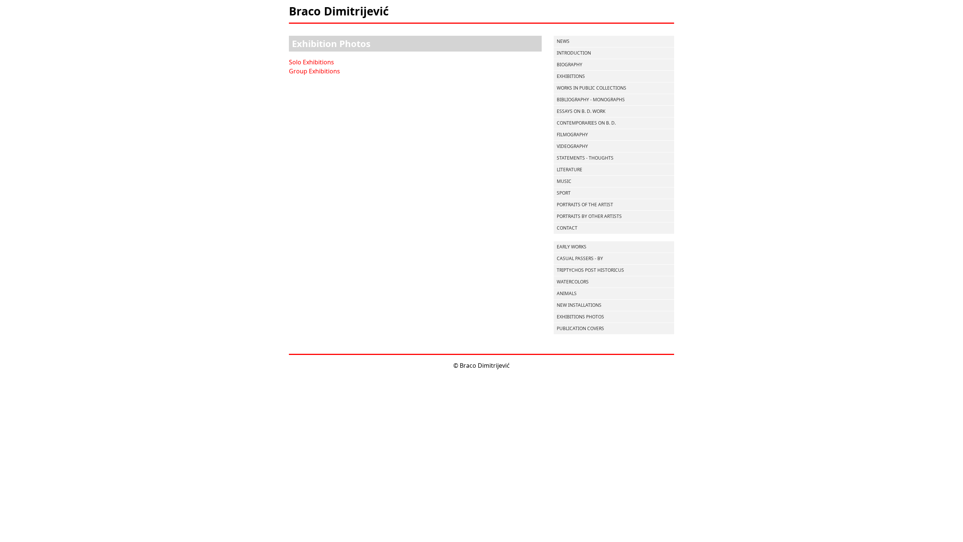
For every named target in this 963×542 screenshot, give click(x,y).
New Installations (579, 305)
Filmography (572, 134)
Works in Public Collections (591, 88)
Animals (567, 293)
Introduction (574, 53)
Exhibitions (571, 76)
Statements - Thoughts (585, 158)
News (563, 41)
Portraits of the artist (585, 204)
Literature (569, 169)
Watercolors (573, 282)
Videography (572, 146)
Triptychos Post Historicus (590, 270)
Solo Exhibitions (311, 62)
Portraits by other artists (589, 216)
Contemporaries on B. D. (586, 123)
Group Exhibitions (314, 71)
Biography (569, 64)
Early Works (571, 247)
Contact (567, 228)
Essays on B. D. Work (581, 111)
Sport (564, 193)
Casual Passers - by (580, 258)
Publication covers (580, 328)
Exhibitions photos (580, 317)
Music (564, 181)
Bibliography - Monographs (591, 99)
